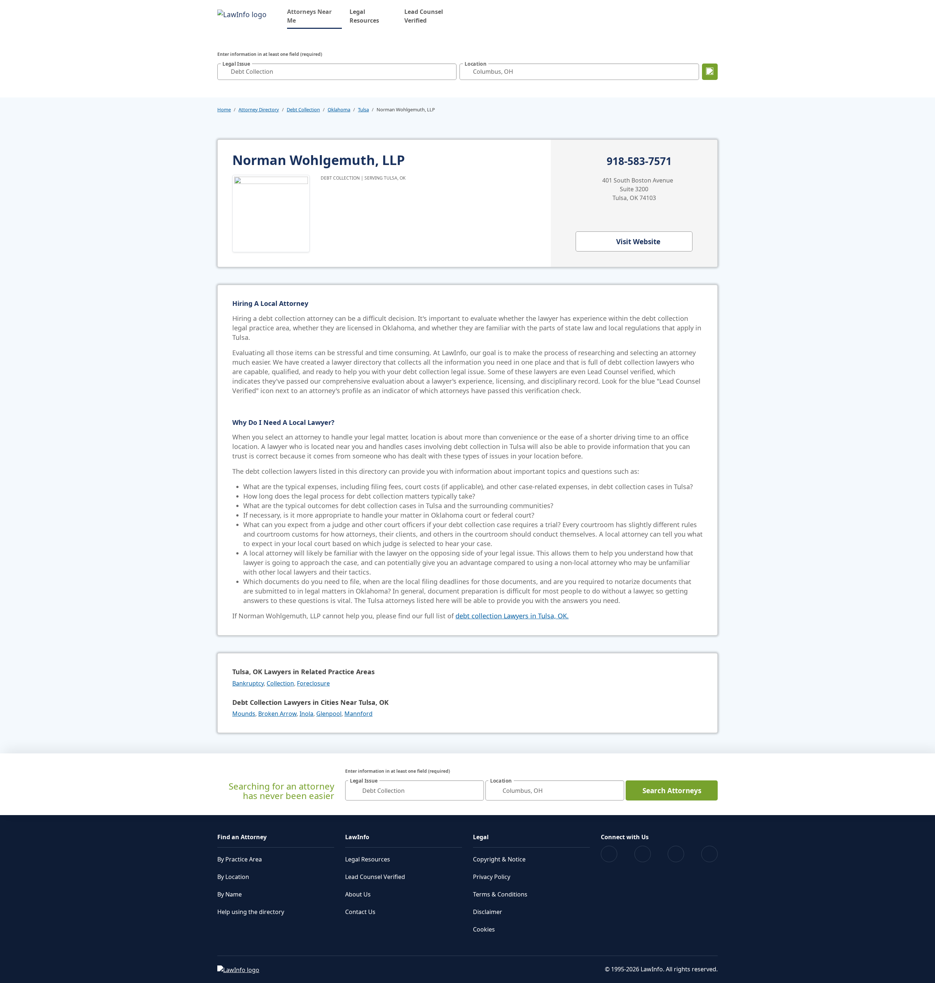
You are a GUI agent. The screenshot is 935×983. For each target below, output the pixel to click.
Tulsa (363, 109)
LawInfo (357, 837)
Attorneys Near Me (314, 16)
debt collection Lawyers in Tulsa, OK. (512, 615)
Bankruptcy (248, 683)
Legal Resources (364, 16)
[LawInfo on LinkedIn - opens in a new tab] (709, 854)
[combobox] (337, 72)
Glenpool (328, 714)
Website (638, 241)
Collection (280, 683)
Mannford (358, 714)
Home (224, 109)
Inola (306, 714)
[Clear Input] (449, 71)
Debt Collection (303, 109)
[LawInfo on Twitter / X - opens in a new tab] (642, 854)
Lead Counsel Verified (423, 16)
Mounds (243, 714)
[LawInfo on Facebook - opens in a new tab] (609, 854)
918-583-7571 (639, 161)
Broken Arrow (277, 714)
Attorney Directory (258, 109)
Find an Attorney (242, 837)
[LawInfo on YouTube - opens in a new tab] (676, 854)
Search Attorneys (671, 790)
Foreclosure (313, 683)
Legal (481, 837)
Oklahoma (339, 109)
